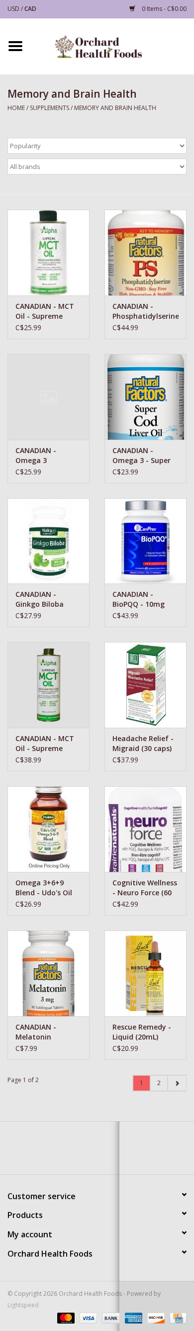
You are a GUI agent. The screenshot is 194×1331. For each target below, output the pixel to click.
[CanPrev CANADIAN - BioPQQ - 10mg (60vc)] (145, 541)
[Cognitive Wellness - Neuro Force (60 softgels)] (145, 829)
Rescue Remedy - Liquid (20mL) (141, 1032)
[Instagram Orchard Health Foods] (115, 1151)
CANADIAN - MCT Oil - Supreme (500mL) (44, 311)
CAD (30, 8)
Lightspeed (23, 1305)
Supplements (49, 108)
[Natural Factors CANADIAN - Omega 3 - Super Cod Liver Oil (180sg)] (145, 397)
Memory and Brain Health (115, 108)
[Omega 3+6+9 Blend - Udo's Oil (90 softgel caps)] (48, 829)
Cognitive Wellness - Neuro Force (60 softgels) (144, 888)
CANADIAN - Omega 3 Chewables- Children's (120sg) (45, 455)
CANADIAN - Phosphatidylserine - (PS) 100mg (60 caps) (145, 311)
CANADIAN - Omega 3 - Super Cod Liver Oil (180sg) (141, 455)
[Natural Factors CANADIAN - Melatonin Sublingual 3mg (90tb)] (48, 973)
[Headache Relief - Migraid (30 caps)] (145, 685)
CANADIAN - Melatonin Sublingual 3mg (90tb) (42, 1032)
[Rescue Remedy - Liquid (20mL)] (145, 973)
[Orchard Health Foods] (112, 45)
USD (14, 8)
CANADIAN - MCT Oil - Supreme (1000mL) (44, 743)
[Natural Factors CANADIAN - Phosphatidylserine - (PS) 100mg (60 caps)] (145, 252)
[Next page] (177, 1083)
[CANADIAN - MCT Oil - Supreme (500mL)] (48, 252)
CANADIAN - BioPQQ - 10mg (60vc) (138, 599)
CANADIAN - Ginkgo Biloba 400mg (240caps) (44, 599)
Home (16, 108)
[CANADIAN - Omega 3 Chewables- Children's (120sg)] (48, 397)
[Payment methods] (65, 1317)
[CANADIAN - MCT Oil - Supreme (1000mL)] (48, 685)
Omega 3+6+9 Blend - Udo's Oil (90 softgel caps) (44, 888)
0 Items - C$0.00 (163, 8)
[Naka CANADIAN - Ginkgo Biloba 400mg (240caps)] (48, 541)
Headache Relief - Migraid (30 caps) (143, 743)
